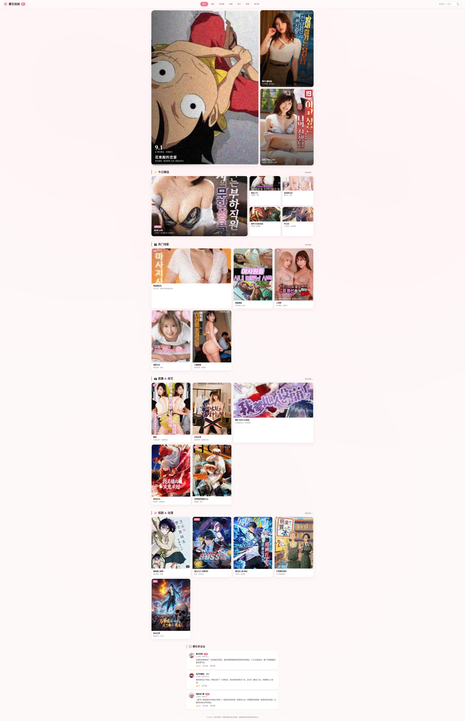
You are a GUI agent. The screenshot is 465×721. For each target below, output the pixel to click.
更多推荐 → (309, 172)
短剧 (247, 4)
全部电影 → (309, 245)
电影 (212, 4)
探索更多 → (309, 513)
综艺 (239, 4)
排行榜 (256, 4)
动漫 (231, 4)
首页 (204, 4)
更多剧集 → (309, 379)
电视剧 (221, 4)
